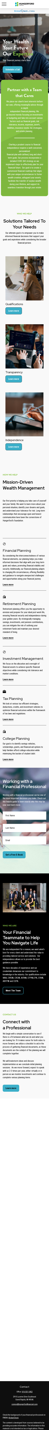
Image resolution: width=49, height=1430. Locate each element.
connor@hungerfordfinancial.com (25, 1404)
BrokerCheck (14, 1418)
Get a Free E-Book (14, 854)
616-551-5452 (27, 1392)
